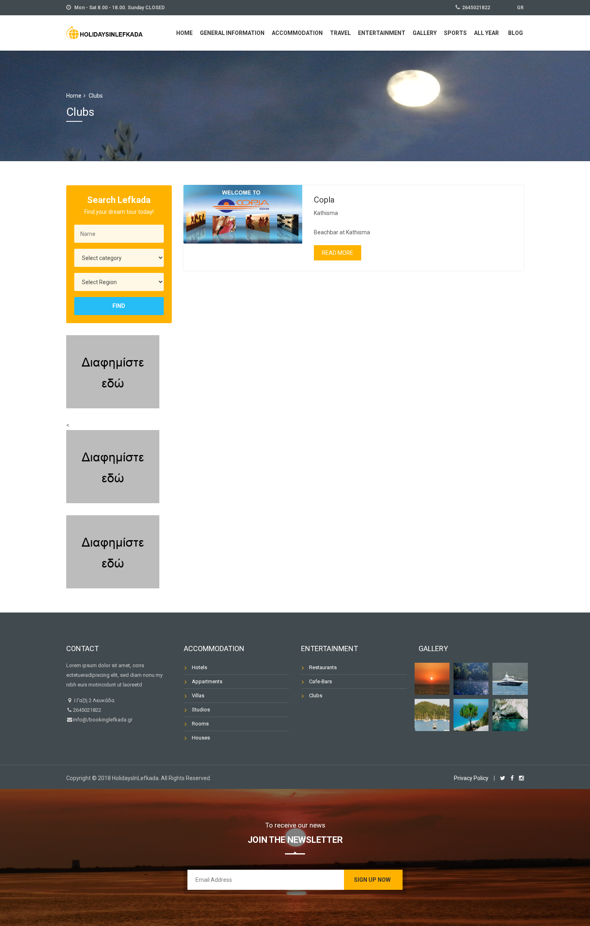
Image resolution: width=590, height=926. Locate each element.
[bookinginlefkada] (104, 32)
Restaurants (323, 667)
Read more (337, 253)
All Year (486, 33)
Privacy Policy (471, 778)
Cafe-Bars (320, 681)
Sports (455, 33)
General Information (232, 33)
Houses (201, 738)
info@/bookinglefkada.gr (102, 720)
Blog (515, 33)
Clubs (315, 695)
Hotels (199, 667)
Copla (324, 200)
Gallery (425, 33)
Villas (198, 695)
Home (184, 33)
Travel (340, 33)
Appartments (207, 681)
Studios (201, 710)
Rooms (200, 724)
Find (118, 306)
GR (520, 7)
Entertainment (381, 33)
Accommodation (297, 33)
